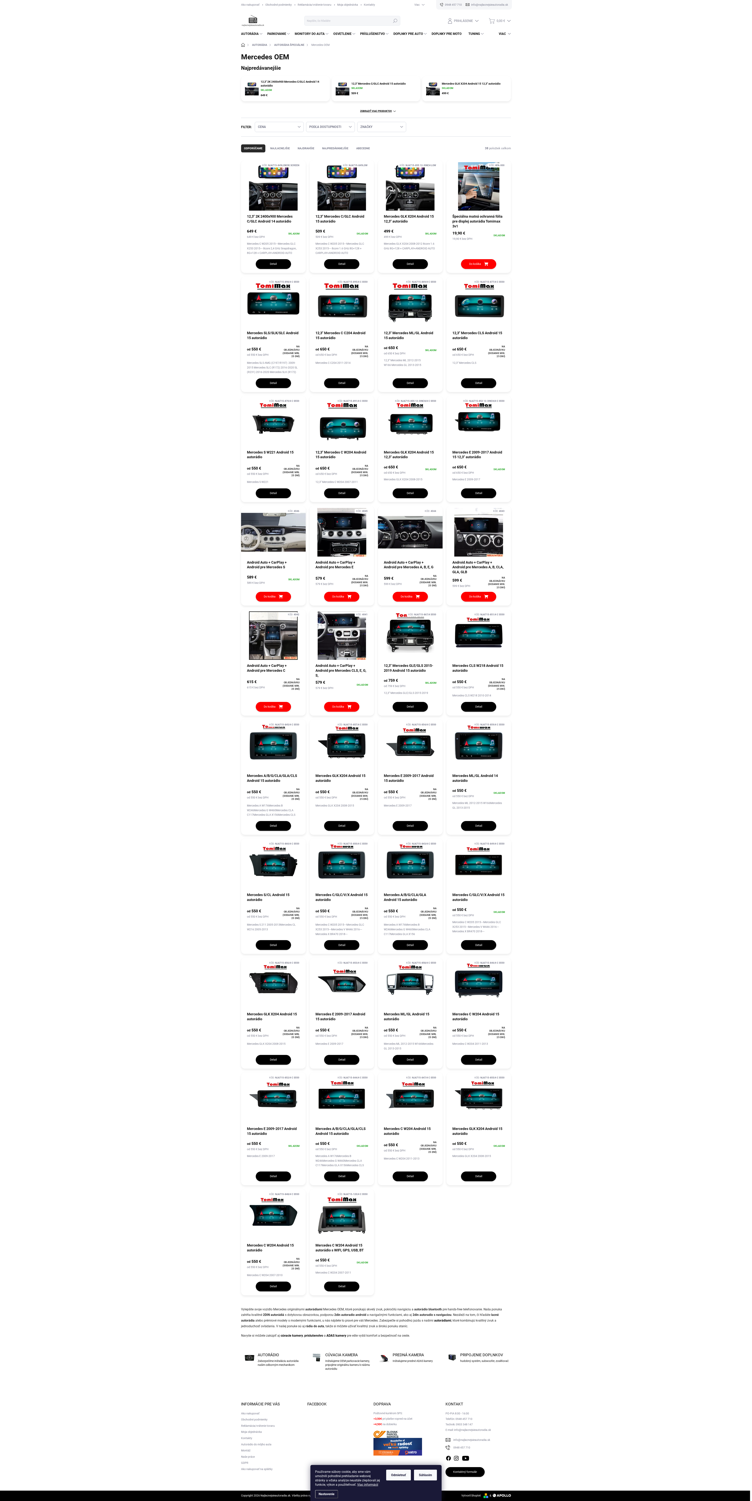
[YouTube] (465, 1457)
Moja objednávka (347, 4)
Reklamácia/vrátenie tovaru (314, 4)
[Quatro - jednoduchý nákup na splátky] (397, 1447)
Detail (273, 263)
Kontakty (369, 4)
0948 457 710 (461, 1447)
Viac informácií (367, 1485)
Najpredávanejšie (335, 148)
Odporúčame (253, 148)
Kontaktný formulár (465, 1471)
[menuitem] (252, 34)
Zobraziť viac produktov (376, 111)
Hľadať (395, 20)
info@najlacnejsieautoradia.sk (471, 1439)
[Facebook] (448, 1457)
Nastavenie (326, 1494)
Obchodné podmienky (278, 4)
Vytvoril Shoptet (471, 1495)
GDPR (244, 1462)
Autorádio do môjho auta (256, 1444)
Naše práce (248, 1456)
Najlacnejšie (280, 148)
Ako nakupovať (250, 4)
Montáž (245, 1450)
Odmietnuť (398, 1475)
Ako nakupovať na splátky (257, 1469)
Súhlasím (425, 1475)
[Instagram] (456, 1457)
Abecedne (363, 148)
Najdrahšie (306, 148)
